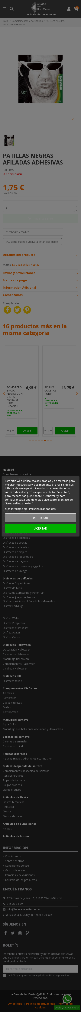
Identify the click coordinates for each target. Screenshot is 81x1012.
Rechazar (40, 518)
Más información (16, 509)
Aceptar (40, 528)
